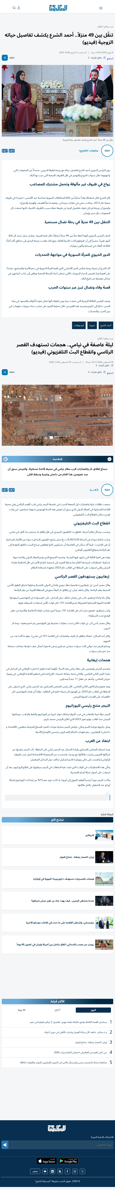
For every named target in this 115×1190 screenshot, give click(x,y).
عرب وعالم (108, 26)
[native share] (5, 58)
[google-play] (68, 1162)
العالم (100, 26)
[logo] (58, 8)
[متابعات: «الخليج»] (107, 151)
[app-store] (47, 1162)
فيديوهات (79, 325)
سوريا (92, 325)
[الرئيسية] (57, 1129)
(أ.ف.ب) (94, 490)
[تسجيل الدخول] (16, 7)
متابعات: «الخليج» (88, 150)
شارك (11, 57)
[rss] (60, 1171)
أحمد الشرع (106, 325)
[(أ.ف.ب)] (107, 490)
